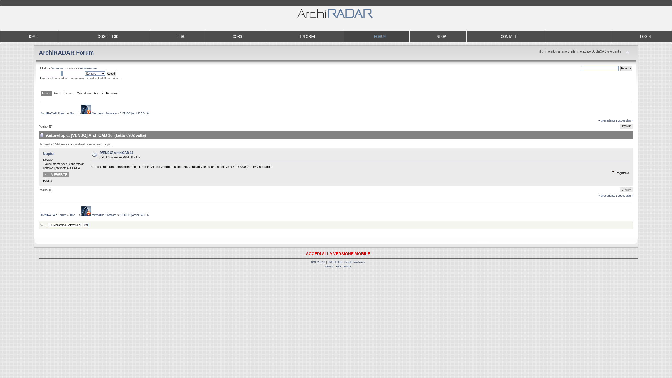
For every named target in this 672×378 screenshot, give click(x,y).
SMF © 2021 (335, 262)
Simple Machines (354, 262)
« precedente (606, 120)
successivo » (624, 120)
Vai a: (43, 225)
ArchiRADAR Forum (66, 52)
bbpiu (48, 153)
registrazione (88, 68)
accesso (57, 68)
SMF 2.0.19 (318, 262)
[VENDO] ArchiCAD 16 (117, 153)
